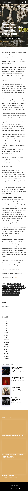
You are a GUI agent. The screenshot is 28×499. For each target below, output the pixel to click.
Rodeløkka (18, 289)
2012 (6, 354)
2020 (6, 335)
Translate (11, 309)
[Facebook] (9, 488)
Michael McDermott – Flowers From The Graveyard (17, 368)
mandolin (22, 287)
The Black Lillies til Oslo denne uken (13, 435)
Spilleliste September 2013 (10, 475)
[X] (17, 488)
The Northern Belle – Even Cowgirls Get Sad (18, 378)
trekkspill (16, 293)
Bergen (18, 283)
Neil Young (5, 289)
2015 (6, 347)
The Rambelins (6, 293)
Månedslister (5, 477)
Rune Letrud (14, 41)
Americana (13, 380)
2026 (6, 321)
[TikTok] (14, 488)
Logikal (15, 287)
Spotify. (15, 277)
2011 (6, 356)
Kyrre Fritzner (6, 287)
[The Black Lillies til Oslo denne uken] (14, 427)
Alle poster (13, 371)
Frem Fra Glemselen (8, 38)
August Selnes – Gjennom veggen (16, 388)
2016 (6, 344)
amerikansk (11, 283)
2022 (6, 330)
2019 (6, 337)
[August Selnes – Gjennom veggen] (6, 391)
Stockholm (16, 291)
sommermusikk (6, 291)
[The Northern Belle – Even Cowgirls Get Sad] (6, 381)
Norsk (18, 38)
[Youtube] (19, 488)
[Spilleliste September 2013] (14, 467)
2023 (6, 328)
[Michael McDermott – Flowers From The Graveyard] (6, 371)
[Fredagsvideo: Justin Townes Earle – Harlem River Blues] (14, 446)
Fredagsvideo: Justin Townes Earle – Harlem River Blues (13, 455)
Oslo (11, 289)
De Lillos (5, 285)
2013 (6, 351)
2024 (6, 325)
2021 (6, 332)
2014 (6, 349)
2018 (6, 339)
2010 (6, 358)
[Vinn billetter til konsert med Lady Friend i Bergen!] (6, 401)
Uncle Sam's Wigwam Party (10, 295)
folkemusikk (13, 285)
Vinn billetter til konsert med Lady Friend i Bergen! (18, 399)
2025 (6, 323)
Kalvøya (21, 285)
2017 (6, 342)
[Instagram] (11, 488)
